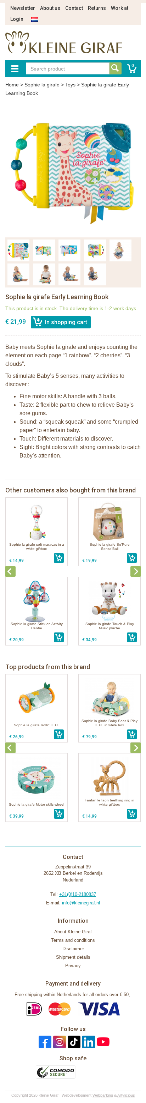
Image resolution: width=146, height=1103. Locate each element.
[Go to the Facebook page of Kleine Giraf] (44, 1041)
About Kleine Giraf (73, 931)
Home (12, 84)
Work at (119, 8)
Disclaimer (73, 948)
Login (16, 19)
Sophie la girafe (42, 84)
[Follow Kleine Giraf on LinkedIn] (87, 1041)
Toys (70, 84)
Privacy (73, 965)
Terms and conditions (73, 940)
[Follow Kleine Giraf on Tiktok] (73, 1041)
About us (50, 8)
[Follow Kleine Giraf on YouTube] (102, 1041)
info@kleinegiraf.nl (81, 902)
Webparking (102, 1095)
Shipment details (73, 957)
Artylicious (126, 1095)
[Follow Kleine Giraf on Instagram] (58, 1041)
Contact (74, 8)
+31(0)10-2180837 (77, 894)
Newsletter (22, 8)
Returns (97, 8)
